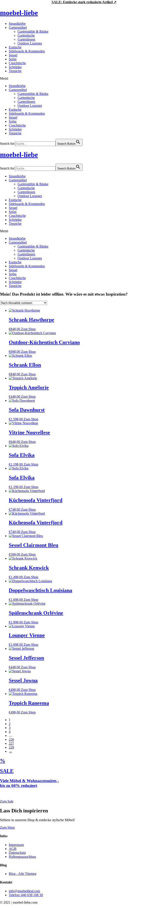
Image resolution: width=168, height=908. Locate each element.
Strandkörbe (17, 23)
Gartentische (26, 35)
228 (11, 747)
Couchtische (17, 63)
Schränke (15, 67)
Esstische (15, 47)
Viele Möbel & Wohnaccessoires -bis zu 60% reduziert (29, 783)
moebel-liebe (19, 13)
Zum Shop (28, 329)
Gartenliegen (26, 39)
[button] (84, 78)
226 (11, 739)
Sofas (12, 59)
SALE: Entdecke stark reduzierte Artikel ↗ (84, 2)
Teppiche (15, 71)
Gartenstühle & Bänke (33, 31)
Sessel (13, 55)
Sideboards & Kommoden (27, 51)
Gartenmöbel (18, 27)
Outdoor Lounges (30, 43)
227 (11, 743)
